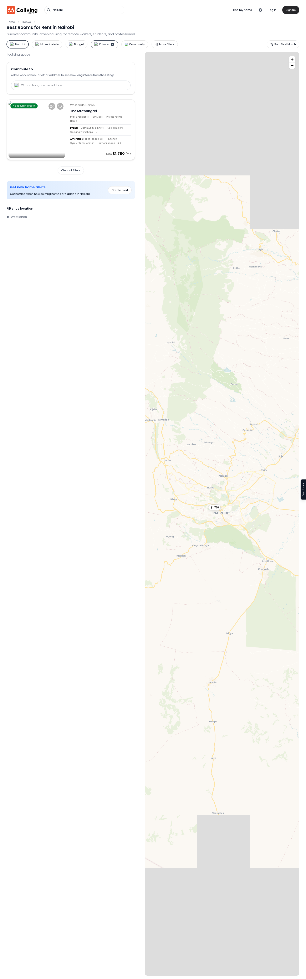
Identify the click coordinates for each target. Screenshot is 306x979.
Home (11, 22)
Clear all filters (70, 170)
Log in (272, 10)
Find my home (242, 10)
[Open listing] (101, 130)
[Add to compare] (52, 106)
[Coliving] (22, 10)
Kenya (26, 22)
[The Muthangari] (37, 129)
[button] (216, 507)
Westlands (18, 217)
